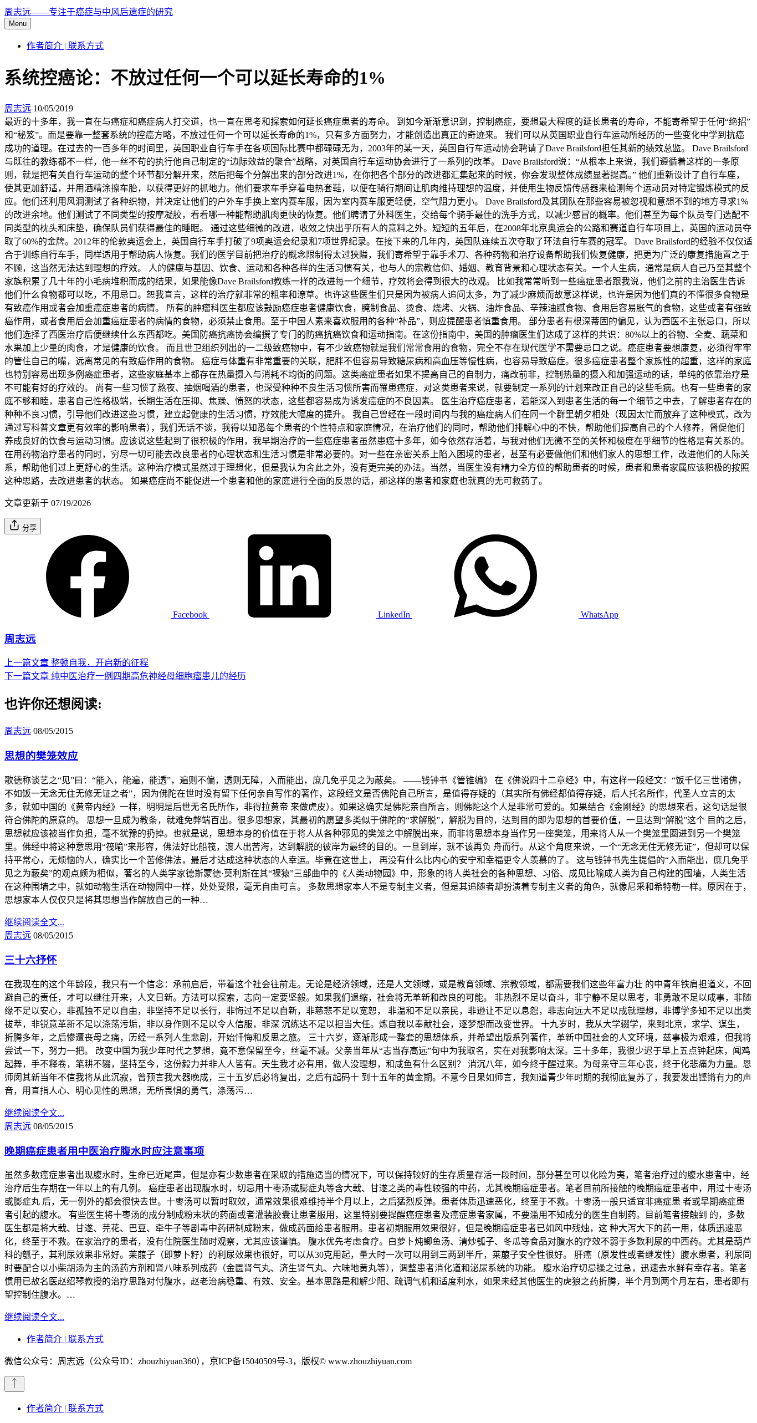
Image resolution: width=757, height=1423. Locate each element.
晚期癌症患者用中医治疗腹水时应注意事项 (104, 1151)
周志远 (17, 108)
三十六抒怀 (30, 960)
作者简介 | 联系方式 (65, 45)
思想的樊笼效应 (41, 756)
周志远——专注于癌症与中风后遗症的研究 (88, 12)
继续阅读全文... (34, 922)
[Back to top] (14, 1384)
